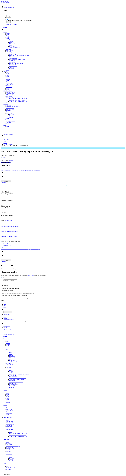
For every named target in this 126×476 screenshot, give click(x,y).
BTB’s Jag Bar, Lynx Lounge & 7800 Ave (19, 55)
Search (8, 85)
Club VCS (6, 104)
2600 (7, 72)
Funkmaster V (12, 62)
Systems (5, 71)
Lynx (7, 76)
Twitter (11, 115)
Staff (10, 45)
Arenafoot (11, 160)
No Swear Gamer (13, 66)
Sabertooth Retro (13, 56)
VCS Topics (9, 105)
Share (2, 168)
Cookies (5, 327)
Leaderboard (12, 42)
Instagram (11, 114)
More (7, 38)
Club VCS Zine (10, 108)
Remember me (9, 20)
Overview (8, 110)
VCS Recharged (10, 93)
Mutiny (8, 34)
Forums (8, 33)
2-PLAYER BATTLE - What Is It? (17, 100)
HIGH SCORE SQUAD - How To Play (18, 98)
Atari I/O (11, 53)
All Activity (9, 83)
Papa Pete (11, 68)
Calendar (11, 41)
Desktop (5, 304)
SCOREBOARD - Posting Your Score (18, 101)
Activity (5, 81)
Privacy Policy (7, 326)
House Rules (12, 46)
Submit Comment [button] (7, 312)
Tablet (5, 305)
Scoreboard (9, 96)
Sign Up (5, 27)
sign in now (31, 275)
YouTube (8, 51)
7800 (7, 75)
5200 (7, 74)
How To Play (9, 97)
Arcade (8, 79)
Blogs (7, 35)
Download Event (7, 245)
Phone (5, 307)
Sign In (8, 22)
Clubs (7, 37)
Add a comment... (5, 285)
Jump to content (4, 1)
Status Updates (9, 50)
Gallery (11, 39)
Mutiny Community (11, 121)
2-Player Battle (9, 94)
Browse (5, 32)
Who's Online (12, 43)
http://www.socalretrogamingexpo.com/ (10, 226)
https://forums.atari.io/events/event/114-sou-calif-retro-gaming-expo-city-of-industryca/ (20, 170)
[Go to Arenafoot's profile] (3, 157)
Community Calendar (5, 162)
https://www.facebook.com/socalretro (9, 231)
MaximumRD (12, 64)
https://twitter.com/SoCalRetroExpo (9, 236)
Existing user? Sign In (9, 7)
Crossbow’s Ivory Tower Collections (17, 59)
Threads (11, 117)
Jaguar (7, 77)
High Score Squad (8, 91)
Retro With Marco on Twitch (16, 63)
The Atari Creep (13, 67)
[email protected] (8, 220)
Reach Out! (9, 113)
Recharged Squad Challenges (13, 106)
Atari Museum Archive (14, 47)
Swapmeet (8, 49)
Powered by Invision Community (8, 329)
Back (7, 341)
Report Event (7, 243)
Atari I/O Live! (12, 54)
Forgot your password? (11, 24)
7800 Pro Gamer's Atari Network (17, 60)
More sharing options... (6, 181)
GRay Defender (13, 58)
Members (8, 112)
